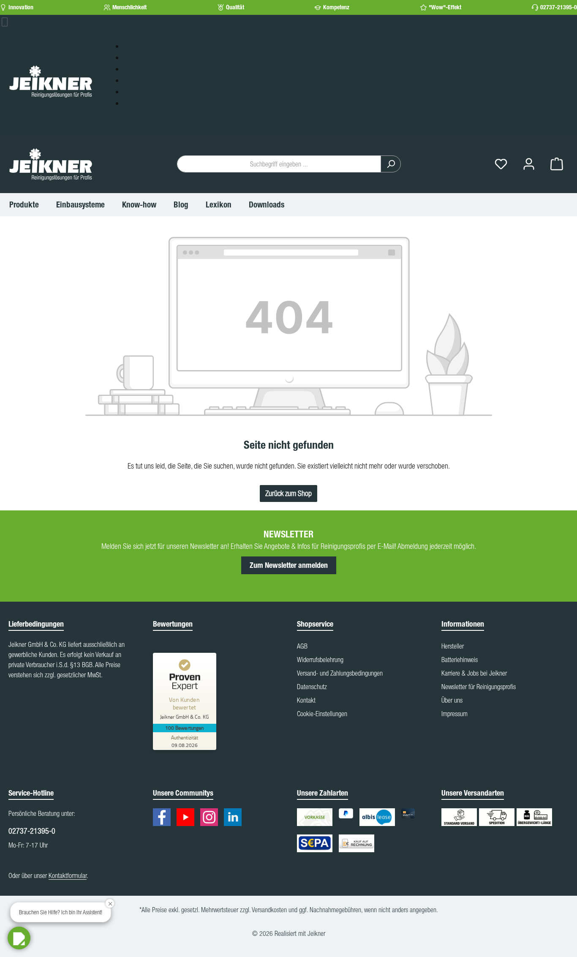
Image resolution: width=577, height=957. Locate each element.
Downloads (138, 102)
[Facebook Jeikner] (164, 818)
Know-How (138, 68)
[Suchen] (391, 163)
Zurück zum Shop (288, 493)
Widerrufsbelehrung (320, 659)
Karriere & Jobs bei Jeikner (474, 673)
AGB (302, 646)
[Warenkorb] (557, 164)
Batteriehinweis (459, 659)
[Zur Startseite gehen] (50, 81)
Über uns (452, 700)
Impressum (454, 713)
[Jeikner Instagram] (211, 818)
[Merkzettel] (501, 164)
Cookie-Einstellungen (322, 713)
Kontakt (306, 700)
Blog (129, 80)
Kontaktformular (68, 875)
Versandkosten (269, 909)
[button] (19, 938)
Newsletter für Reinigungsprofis (478, 686)
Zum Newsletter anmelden (289, 565)
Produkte (135, 57)
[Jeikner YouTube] (188, 818)
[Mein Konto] (529, 164)
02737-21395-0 (558, 7)
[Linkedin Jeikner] (235, 818)
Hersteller (452, 646)
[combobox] (279, 163)
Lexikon (133, 91)
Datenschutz (312, 686)
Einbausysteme (143, 45)
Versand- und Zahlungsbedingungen (340, 673)
